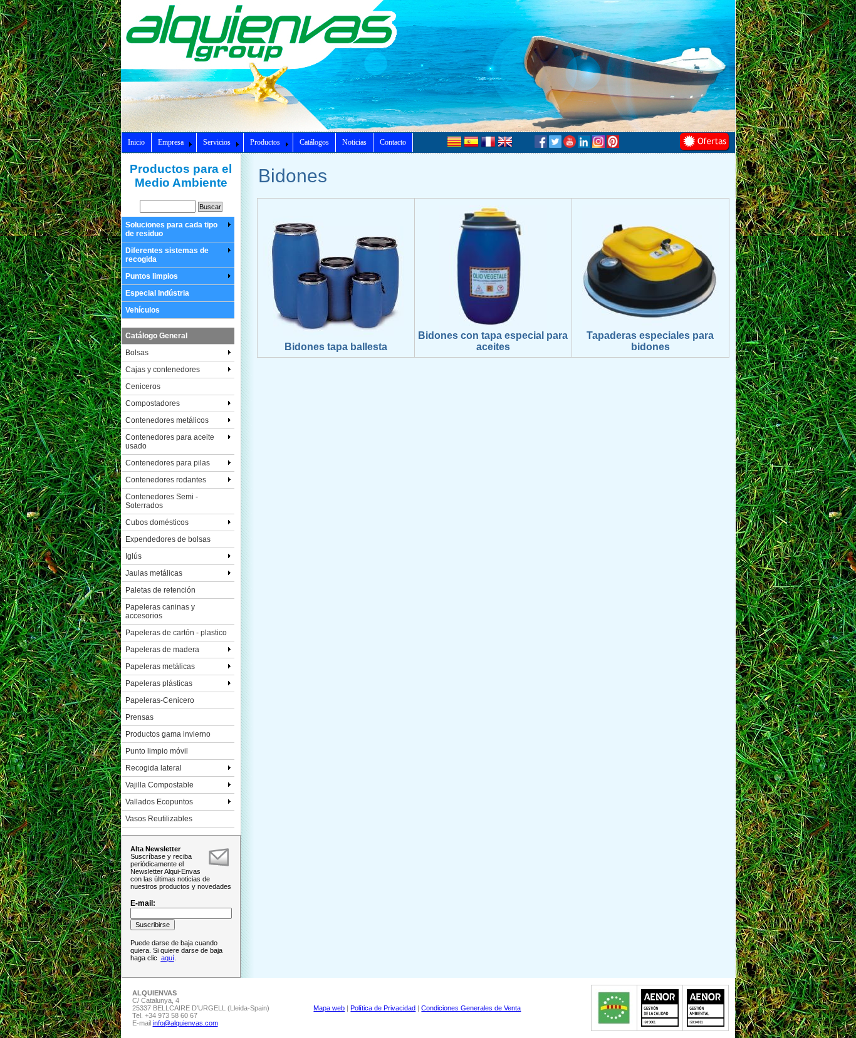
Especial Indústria (157, 293)
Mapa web (329, 1008)
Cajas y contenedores (162, 369)
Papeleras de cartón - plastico (176, 632)
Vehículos (142, 310)
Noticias (354, 142)
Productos (265, 142)
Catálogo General (156, 335)
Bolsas (137, 352)
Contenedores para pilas (167, 463)
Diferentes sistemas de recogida (167, 255)
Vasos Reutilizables (158, 818)
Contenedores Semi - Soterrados (161, 501)
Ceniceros (142, 386)
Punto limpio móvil (156, 751)
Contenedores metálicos (167, 420)
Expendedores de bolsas (168, 539)
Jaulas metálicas (153, 573)
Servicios (217, 142)
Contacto (393, 142)
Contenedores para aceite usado (169, 441)
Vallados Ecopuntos (159, 801)
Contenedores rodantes (165, 479)
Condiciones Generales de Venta (471, 1008)
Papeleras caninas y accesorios (160, 611)
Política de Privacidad (382, 1008)
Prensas (139, 717)
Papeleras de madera (162, 649)
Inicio (136, 142)
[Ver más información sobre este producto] (335, 339)
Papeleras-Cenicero (159, 700)
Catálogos (314, 142)
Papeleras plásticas (158, 683)
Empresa (171, 142)
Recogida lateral (153, 768)
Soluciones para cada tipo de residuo (171, 229)
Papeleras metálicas (160, 666)
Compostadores (152, 403)
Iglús (133, 556)
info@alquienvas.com (185, 1023)
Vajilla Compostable (159, 785)
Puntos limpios (151, 276)
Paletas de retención (160, 590)
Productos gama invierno (168, 734)
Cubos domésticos (157, 522)
